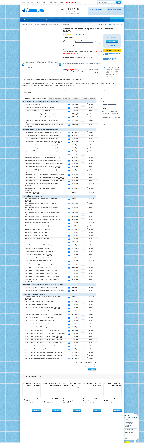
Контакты (37, 2)
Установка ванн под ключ (112, 59)
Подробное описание (71, 63)
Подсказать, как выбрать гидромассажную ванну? (129, 432)
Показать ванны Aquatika (129, 437)
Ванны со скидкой (71, 2)
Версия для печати (116, 24)
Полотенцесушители (47, 19)
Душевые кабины (62, 19)
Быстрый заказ (112, 45)
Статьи (43, 2)
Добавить (91, 104)
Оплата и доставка (27, 2)
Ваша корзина (93, 9)
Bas (104, 102)
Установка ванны (52, 2)
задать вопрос (109, 76)
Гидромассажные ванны (29, 19)
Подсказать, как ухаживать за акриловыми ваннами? (129, 424)
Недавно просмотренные (114, 9)
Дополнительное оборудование (91, 63)
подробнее (36, 104)
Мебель (84, 19)
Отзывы (61, 2)
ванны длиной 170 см (109, 104)
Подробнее (36, 410)
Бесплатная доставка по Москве (114, 54)
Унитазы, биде (104, 19)
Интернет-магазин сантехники (30, 24)
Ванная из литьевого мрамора (84, 42)
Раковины (93, 19)
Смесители (74, 19)
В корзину (112, 41)
